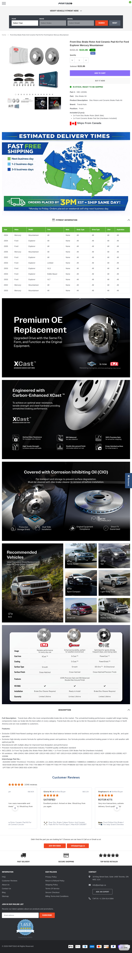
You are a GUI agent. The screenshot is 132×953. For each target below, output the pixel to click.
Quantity (73, 55)
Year (14, 19)
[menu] (4, 3)
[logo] (66, 3)
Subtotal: (73, 66)
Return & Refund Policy (54, 881)
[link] (13, 103)
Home (4, 35)
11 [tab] (44, 94)
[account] (122, 3)
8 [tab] (35, 94)
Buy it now (100, 80)
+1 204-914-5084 (106, 899)
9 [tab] (38, 94)
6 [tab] (29, 94)
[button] (15, 808)
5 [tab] (27, 94)
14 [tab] (52, 94)
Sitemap (5, 896)
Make (41, 19)
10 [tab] (41, 94)
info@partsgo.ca (99, 885)
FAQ (4, 877)
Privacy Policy (51, 877)
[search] (10, 3)
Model (70, 19)
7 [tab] (32, 94)
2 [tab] (18, 94)
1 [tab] (15, 94)
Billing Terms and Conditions (56, 896)
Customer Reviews (66, 777)
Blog (4, 892)
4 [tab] (24, 94)
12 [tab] (46, 94)
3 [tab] (21, 94)
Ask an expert (102, 891)
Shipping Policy (51, 885)
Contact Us (6, 888)
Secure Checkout (52, 892)
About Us (5, 885)
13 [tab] (49, 94)
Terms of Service (52, 888)
